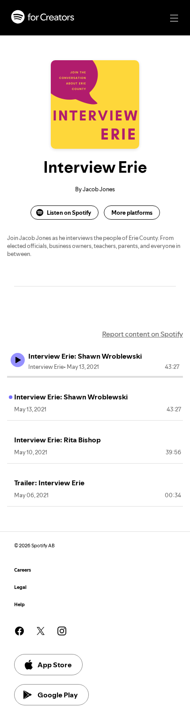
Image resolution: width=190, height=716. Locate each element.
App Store (55, 665)
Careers (22, 570)
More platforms (131, 213)
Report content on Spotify (142, 334)
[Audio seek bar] (95, 377)
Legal (20, 587)
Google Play (58, 695)
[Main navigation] (174, 18)
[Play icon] (18, 360)
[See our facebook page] (19, 631)
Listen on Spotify (69, 213)
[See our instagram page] (62, 631)
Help (19, 604)
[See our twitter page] (40, 631)
